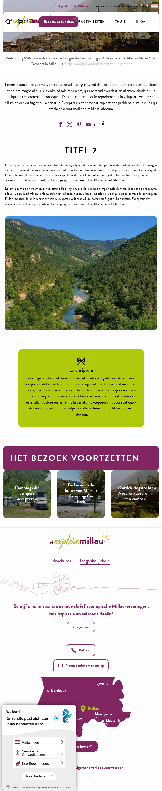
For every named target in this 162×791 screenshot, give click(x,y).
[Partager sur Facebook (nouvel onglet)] (60, 125)
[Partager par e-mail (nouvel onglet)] (88, 125)
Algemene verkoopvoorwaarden (98, 767)
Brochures (61, 560)
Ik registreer (81, 627)
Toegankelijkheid (95, 560)
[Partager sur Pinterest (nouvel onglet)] (79, 125)
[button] (8, 22)
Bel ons (84, 650)
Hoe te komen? (80, 746)
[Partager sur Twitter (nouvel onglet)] (69, 125)
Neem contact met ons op (85, 665)
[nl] (154, 6)
